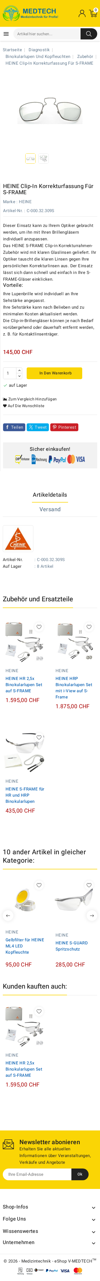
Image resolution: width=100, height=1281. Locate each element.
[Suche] (89, 33)
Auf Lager (12, 566)
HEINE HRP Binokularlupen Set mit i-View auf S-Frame (74, 687)
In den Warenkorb (55, 373)
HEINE (25, 202)
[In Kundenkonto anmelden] (82, 13)
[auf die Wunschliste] (39, 627)
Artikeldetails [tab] (50, 495)
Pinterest (67, 427)
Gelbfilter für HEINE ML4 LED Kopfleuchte (25, 946)
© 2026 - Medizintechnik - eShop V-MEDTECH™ (50, 1261)
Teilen (17, 427)
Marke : (10, 202)
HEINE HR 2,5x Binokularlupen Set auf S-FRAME (24, 684)
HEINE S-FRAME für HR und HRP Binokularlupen (25, 795)
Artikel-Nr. (13, 211)
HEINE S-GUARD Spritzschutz (72, 946)
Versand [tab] (50, 509)
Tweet (41, 427)
